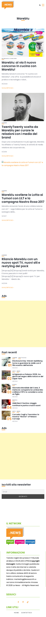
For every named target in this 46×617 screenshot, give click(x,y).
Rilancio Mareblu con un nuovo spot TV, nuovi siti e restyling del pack (21, 262)
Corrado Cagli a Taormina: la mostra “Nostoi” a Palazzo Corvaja (25, 416)
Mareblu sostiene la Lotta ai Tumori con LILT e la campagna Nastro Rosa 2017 (23, 198)
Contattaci (26, 613)
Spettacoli (22, 357)
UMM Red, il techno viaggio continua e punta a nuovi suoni (26, 404)
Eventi (14, 384)
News (18, 371)
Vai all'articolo (7, 88)
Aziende (4, 122)
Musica (14, 400)
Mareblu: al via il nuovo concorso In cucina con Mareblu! (19, 66)
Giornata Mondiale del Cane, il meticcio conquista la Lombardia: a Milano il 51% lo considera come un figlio (27, 391)
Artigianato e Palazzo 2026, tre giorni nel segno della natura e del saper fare (27, 376)
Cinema (14, 357)
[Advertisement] (23, 324)
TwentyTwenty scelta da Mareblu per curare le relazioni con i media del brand (20, 132)
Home (16, 613)
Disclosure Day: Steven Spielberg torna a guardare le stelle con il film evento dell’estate (27, 363)
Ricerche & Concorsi (9, 58)
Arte (14, 371)
